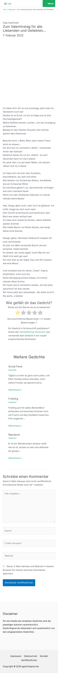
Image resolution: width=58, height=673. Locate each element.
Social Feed (15, 366)
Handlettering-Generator (32, 332)
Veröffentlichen (29, 660)
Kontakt (44, 656)
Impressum (15, 656)
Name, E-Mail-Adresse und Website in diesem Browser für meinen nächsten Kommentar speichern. (28, 570)
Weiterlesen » (15, 389)
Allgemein (12, 370)
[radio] (17, 313)
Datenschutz (30, 656)
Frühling (13, 398)
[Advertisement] (29, 71)
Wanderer (14, 434)
